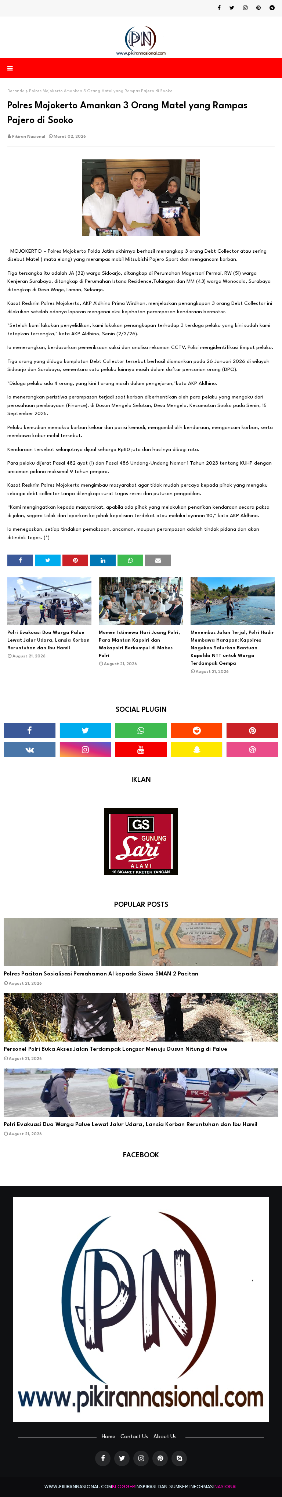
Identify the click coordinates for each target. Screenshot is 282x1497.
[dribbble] (252, 749)
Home (108, 1437)
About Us (165, 1437)
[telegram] (271, 8)
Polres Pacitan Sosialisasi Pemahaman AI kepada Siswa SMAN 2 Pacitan (101, 974)
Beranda (16, 91)
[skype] (179, 1458)
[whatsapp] (141, 730)
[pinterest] (258, 8)
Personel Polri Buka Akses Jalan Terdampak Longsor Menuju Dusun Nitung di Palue (116, 1049)
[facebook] (219, 8)
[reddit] (197, 730)
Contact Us (134, 1437)
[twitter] (232, 8)
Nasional (226, 1487)
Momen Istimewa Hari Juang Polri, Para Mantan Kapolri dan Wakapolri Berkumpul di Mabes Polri (139, 644)
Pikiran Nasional (28, 137)
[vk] (30, 749)
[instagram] (245, 8)
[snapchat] (197, 749)
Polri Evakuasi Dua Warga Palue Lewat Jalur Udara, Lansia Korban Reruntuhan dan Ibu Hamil (48, 640)
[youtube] (141, 749)
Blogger (123, 1487)
